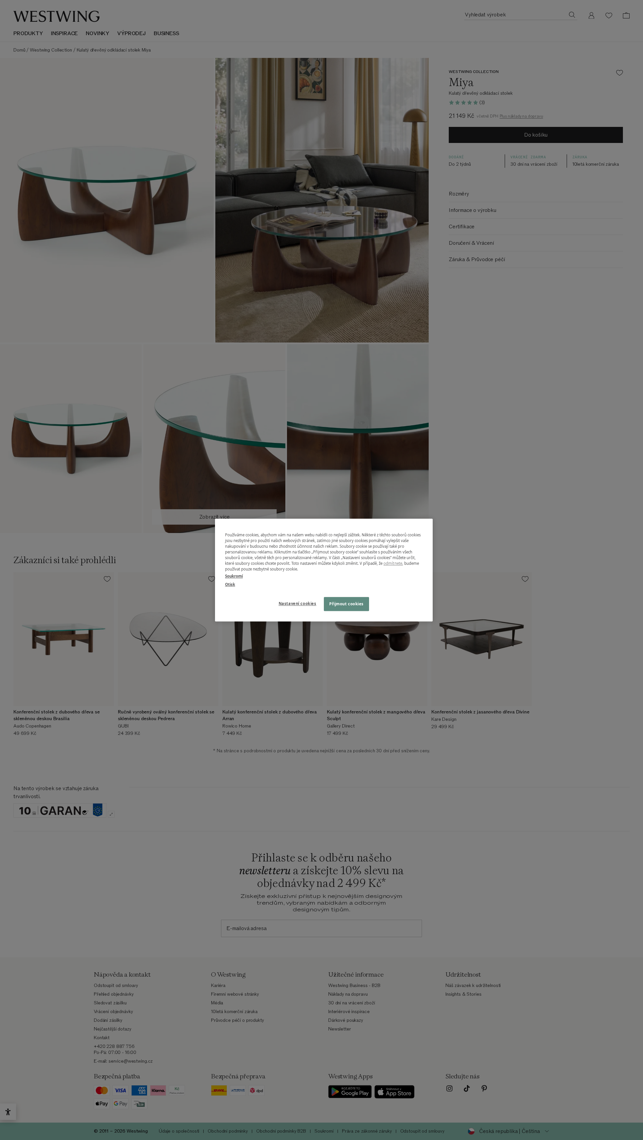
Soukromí (234, 576)
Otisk (230, 584)
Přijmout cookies (346, 603)
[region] (324, 570)
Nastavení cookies (297, 603)
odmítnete (392, 563)
